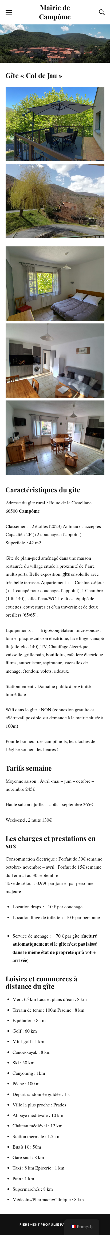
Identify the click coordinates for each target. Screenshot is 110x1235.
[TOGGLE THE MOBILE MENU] (9, 12)
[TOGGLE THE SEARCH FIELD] (101, 12)
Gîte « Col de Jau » (34, 75)
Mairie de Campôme (55, 12)
